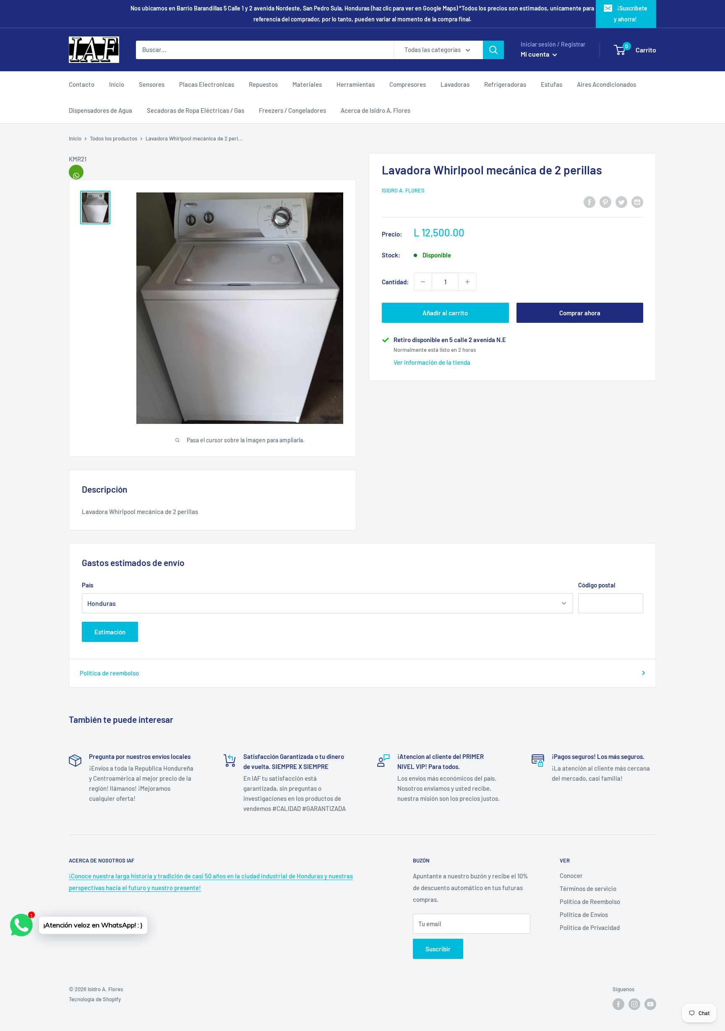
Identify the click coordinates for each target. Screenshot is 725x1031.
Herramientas (355, 84)
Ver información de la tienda (432, 362)
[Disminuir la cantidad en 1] (423, 282)
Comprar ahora (579, 313)
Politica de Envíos (584, 914)
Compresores (407, 84)
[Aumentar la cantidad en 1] (467, 282)
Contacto (81, 84)
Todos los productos (113, 138)
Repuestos (263, 84)
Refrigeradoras (505, 84)
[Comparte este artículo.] (76, 172)
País (87, 585)
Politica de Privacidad (590, 927)
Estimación (109, 632)
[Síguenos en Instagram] (634, 1004)
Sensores (151, 84)
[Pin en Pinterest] (605, 201)
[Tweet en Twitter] (621, 201)
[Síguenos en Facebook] (618, 1004)
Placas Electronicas (206, 84)
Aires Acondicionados (606, 84)
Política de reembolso (109, 673)
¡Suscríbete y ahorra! (630, 14)
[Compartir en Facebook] (589, 201)
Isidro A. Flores (403, 190)
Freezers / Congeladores (292, 110)
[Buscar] (493, 50)
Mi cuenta (535, 54)
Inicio (116, 84)
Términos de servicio (588, 888)
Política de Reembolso (590, 901)
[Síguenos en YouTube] (650, 1004)
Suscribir (438, 949)
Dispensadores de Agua (100, 110)
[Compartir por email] (637, 201)
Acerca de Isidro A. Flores (375, 110)
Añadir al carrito (445, 313)
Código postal (596, 585)
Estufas (551, 84)
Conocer (571, 875)
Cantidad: (395, 282)
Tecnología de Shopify (95, 999)
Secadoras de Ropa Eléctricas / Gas (195, 110)
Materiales (307, 84)
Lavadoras (455, 84)
